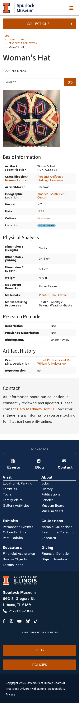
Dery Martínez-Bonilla (35, 409)
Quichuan (43, 218)
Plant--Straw (47, 295)
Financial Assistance (19, 554)
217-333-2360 (21, 611)
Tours (7, 494)
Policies (47, 500)
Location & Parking (17, 483)
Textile (62, 295)
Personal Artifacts (49, 177)
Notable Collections (56, 527)
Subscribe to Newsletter (39, 632)
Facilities (10, 489)
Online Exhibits (14, 532)
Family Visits (13, 500)
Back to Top (39, 449)
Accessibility (56, 688)
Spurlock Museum (19, 592)
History (47, 489)
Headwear (56, 180)
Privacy (10, 694)
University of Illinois (33, 688)
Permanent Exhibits (18, 527)
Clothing (43, 180)
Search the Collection (23, 43)
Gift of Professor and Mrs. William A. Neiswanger (54, 362)
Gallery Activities (16, 505)
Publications (50, 494)
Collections (38, 24)
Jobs (45, 483)
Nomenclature (16, 180)
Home (6, 35)
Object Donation (54, 559)
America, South (47, 194)
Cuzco (41, 197)
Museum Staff (52, 511)
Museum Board (52, 505)
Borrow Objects (15, 559)
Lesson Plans (13, 565)
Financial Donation (56, 554)
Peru (62, 194)
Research (48, 538)
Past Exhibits (13, 538)
